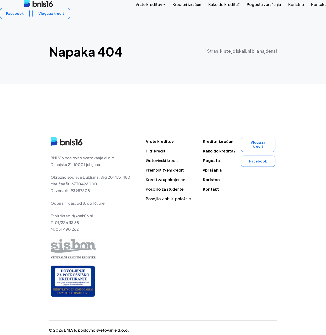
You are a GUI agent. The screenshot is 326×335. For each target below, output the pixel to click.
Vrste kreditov (149, 4)
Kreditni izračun (187, 4)
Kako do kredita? (224, 4)
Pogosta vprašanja (264, 4)
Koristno (296, 4)
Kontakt (318, 4)
